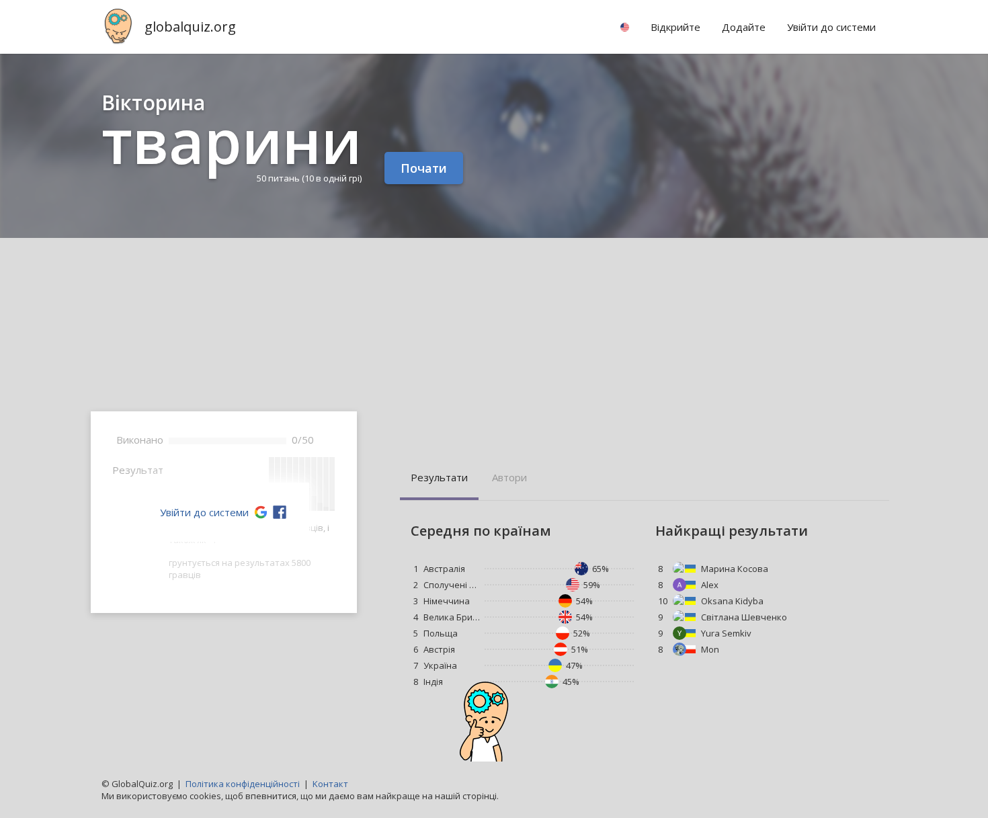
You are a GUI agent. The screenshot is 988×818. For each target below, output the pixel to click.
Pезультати (439, 477)
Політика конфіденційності (243, 784)
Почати (424, 168)
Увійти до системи (204, 512)
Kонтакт (330, 784)
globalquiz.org (190, 26)
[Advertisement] (494, 339)
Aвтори (509, 477)
